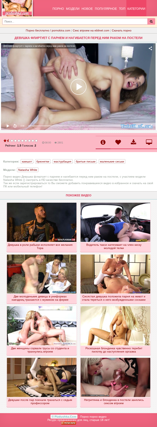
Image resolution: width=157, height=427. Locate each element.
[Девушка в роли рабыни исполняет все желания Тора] (42, 203)
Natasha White (27, 169)
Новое (87, 8)
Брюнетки (42, 161)
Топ (122, 8)
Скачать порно (121, 30)
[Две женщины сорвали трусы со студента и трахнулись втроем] (42, 306)
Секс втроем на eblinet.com (91, 30)
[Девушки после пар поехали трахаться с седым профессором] (42, 358)
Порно (58, 8)
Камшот (27, 161)
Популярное (106, 8)
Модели (73, 8)
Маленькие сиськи (112, 161)
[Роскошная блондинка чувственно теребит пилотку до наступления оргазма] (115, 306)
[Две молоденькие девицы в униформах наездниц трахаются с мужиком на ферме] (42, 254)
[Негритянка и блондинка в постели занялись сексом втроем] (115, 358)
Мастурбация (62, 161)
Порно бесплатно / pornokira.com (48, 30)
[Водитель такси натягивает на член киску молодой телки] (115, 203)
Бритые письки (85, 161)
